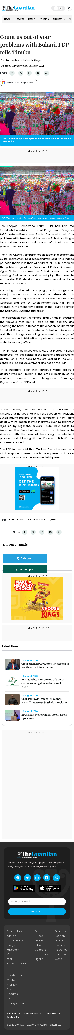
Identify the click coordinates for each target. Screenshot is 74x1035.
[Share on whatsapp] (29, 73)
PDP (54, 519)
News (7, 19)
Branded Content (17, 963)
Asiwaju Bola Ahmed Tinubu (33, 519)
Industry (60, 945)
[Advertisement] (37, 785)
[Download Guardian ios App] (50, 888)
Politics (44, 19)
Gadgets (12, 994)
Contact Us (13, 1016)
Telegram (27, 558)
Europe (39, 936)
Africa (10, 954)
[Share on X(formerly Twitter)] (20, 73)
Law (9, 998)
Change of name (17, 1003)
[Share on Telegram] (38, 73)
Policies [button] (51, 1013)
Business (58, 19)
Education (41, 945)
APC (13, 519)
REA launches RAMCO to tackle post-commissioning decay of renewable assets (42, 683)
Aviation (11, 936)
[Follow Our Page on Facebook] (17, 877)
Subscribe (37, 911)
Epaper (20, 19)
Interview (12, 984)
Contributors (14, 931)
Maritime (60, 954)
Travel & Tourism (17, 975)
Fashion (60, 936)
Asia (9, 959)
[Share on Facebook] (12, 73)
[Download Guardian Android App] (24, 888)
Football (60, 940)
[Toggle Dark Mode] (58, 8)
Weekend (12, 980)
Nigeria (39, 959)
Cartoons (40, 949)
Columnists (42, 954)
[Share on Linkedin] (46, 73)
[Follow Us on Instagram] (37, 877)
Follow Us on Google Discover (21, 82)
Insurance (61, 949)
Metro (31, 19)
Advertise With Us (32, 1013)
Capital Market (15, 940)
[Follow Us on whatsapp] (56, 877)
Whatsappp (26, 569)
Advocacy (13, 949)
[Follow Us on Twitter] (27, 877)
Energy (11, 945)
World (58, 959)
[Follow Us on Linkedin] (46, 877)
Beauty (39, 940)
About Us (11, 1013)
